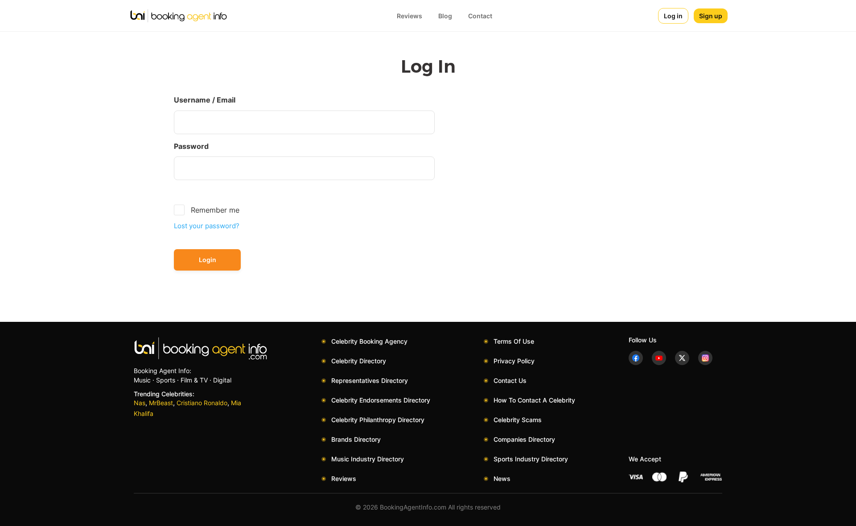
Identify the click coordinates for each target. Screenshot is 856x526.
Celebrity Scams (518, 419)
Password (191, 146)
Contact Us (510, 380)
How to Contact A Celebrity (534, 400)
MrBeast (161, 403)
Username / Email (204, 99)
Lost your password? (206, 226)
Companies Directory (524, 439)
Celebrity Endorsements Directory (380, 400)
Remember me (215, 209)
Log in (673, 16)
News (502, 478)
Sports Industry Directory (531, 459)
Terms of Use (514, 341)
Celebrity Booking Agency (369, 341)
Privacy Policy (514, 361)
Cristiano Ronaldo (202, 403)
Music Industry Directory (367, 459)
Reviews (409, 16)
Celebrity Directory (358, 361)
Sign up (710, 16)
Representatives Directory (369, 380)
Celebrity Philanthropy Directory (377, 419)
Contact (480, 16)
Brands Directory (356, 439)
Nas (139, 403)
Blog (445, 16)
